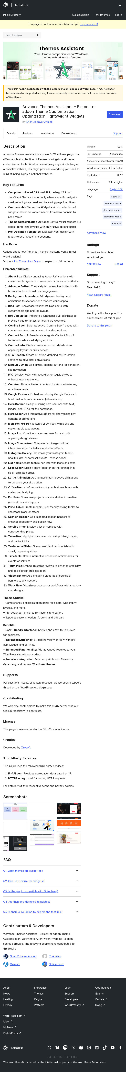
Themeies (55, 956)
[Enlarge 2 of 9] (23, 826)
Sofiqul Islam (56, 964)
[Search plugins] (38, 35)
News (6, 993)
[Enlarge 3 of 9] (23, 840)
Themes (39, 993)
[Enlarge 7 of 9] (76, 807)
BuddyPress (12, 1033)
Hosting (8, 999)
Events (99, 993)
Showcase (40, 987)
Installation (47, 133)
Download (115, 114)
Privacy (7, 1005)
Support (118, 133)
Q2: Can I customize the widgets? (23, 881)
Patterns (39, 1005)
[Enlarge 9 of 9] (76, 836)
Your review (94, 264)
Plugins (38, 999)
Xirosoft (26, 747)
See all (119, 264)
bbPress (10, 1027)
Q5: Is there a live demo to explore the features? (32, 912)
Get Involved (103, 987)
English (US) (116, 189)
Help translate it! (89, 24)
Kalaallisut (17, 1047)
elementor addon (113, 203)
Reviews (28, 133)
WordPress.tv (74, 1005)
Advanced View (96, 232)
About (6, 987)
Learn (68, 987)
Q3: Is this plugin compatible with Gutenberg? (30, 891)
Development (69, 133)
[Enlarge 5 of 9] (49, 824)
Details (11, 133)
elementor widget (112, 216)
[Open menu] (121, 5)
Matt (7, 1021)
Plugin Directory (12, 14)
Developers (71, 999)
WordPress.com (14, 1015)
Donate (101, 999)
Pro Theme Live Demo (27, 261)
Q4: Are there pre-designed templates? (26, 901)
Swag (100, 1005)
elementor (116, 197)
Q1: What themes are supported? (23, 870)
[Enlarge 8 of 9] (76, 821)
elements (116, 223)
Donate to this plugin (99, 325)
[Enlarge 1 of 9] (23, 807)
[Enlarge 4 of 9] (49, 807)
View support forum (99, 294)
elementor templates (112, 210)
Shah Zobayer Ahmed (39, 121)
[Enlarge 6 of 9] (49, 838)
